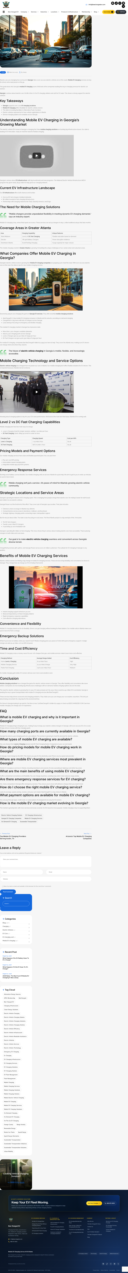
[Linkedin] (123, 3)
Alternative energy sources (12, 994)
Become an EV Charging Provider (112, 1222)
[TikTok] (106, 1263)
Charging (5, 926)
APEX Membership (9, 998)
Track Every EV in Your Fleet (39, 1228)
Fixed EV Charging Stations (57, 1226)
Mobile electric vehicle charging (14, 1097)
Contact (118, 1270)
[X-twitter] (123, 6)
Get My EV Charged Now (38, 1221)
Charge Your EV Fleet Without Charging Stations (39, 1224)
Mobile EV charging (9, 940)
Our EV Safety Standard (93, 1231)
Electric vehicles (9, 1040)
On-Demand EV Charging (9, 821)
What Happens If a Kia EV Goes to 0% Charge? (15, 968)
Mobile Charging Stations (11, 1094)
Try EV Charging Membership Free (76, 1233)
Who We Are (90, 1221)
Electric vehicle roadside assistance (15, 1036)
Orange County (8, 1124)
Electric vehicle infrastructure (13, 1032)
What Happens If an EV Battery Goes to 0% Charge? (16, 959)
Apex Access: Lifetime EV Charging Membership (75, 1226)
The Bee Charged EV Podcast (94, 1234)
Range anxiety (21, 1124)
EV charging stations (10, 1071)
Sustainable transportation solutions (15, 1147)
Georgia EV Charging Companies (11, 818)
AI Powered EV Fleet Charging (39, 1230)
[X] (118, 1263)
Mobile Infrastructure (114, 1253)
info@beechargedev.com (16, 1239)
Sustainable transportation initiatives (15, 1143)
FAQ (88, 1229)
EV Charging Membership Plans (75, 1222)
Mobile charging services (12, 1086)
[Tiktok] (116, 3)
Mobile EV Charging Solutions (13, 1109)
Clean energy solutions (11, 1009)
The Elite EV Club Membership (76, 1229)
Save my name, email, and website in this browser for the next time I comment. (27, 886)
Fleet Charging (94, 1253)
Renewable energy (9, 1128)
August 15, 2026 (7, 965)
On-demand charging (10, 1113)
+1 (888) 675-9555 (16, 1182)
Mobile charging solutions (12, 1090)
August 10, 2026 (7, 973)
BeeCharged (22, 998)
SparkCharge (22, 1132)
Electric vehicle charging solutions (15, 1021)
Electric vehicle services (11, 1044)
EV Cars (5, 933)
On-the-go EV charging (11, 1120)
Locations (54, 12)
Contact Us (90, 1226)
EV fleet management (11, 1074)
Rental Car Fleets (9, 1132)
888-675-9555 (111, 1203)
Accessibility (112, 1270)
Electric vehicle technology (12, 1048)
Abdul (24, 72)
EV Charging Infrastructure (33, 815)
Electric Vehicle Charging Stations (11, 815)
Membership (86, 12)
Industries (43, 12)
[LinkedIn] (114, 1263)
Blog (95, 12)
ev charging (7, 1055)
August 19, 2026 (7, 956)
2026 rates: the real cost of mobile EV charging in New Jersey (16, 977)
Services (34, 12)
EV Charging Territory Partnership (111, 1226)
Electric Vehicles (8, 930)
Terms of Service (104, 1270)
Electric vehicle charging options (14, 1017)
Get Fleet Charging (93, 1203)
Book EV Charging (103, 1253)
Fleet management (9, 1078)
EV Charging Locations (37, 1233)
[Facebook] (112, 3)
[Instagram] (119, 3)
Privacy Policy (96, 1270)
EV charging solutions (11, 1067)
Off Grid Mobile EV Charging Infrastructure (57, 1223)
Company (24, 12)
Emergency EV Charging (11, 1051)
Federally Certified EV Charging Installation (55, 1232)
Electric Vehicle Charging (12, 1013)
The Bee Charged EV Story (94, 1224)
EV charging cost (8, 937)
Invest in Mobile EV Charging (110, 1230)
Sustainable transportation (28, 821)
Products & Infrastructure (69, 12)
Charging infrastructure (11, 1005)
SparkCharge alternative (11, 1136)
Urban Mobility (8, 1151)
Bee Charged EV (13, 12)
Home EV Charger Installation (57, 1229)
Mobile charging (9, 1082)
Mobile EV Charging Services (33, 818)
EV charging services (10, 1063)
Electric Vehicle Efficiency (12, 1028)
